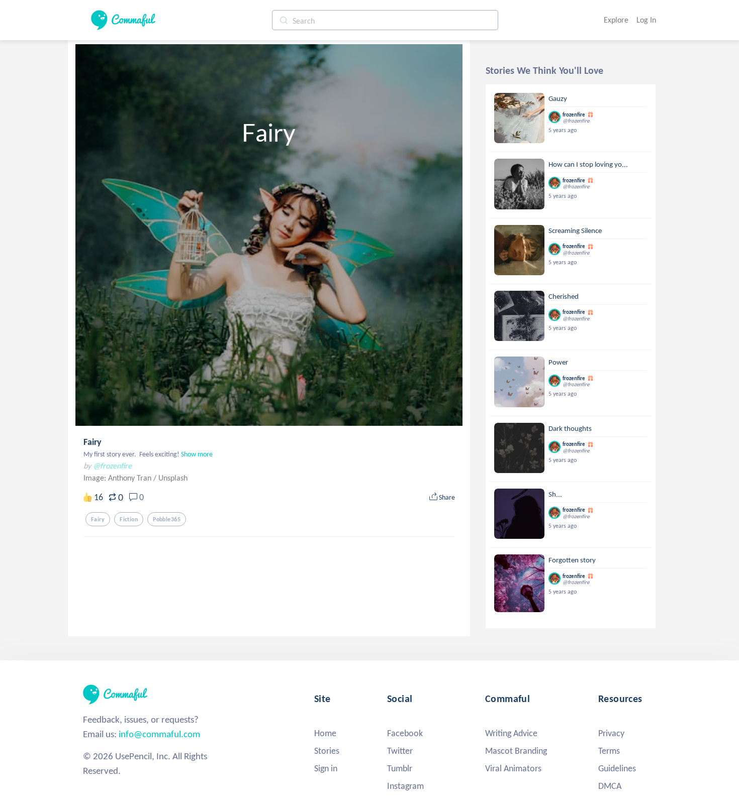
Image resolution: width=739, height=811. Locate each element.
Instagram (405, 785)
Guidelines (617, 768)
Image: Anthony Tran (118, 478)
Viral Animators (513, 768)
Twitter (400, 750)
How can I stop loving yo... (588, 164)
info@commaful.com (159, 734)
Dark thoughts (570, 428)
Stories (326, 750)
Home (325, 733)
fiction (129, 519)
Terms (609, 750)
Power (558, 362)
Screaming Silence (575, 230)
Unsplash (173, 478)
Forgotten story (572, 559)
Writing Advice (511, 733)
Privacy (611, 733)
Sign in (325, 768)
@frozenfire (112, 466)
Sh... (555, 494)
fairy (98, 519)
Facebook (405, 733)
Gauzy (557, 98)
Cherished (563, 296)
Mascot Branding (516, 750)
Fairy (92, 441)
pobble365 (166, 519)
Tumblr (399, 768)
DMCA (609, 785)
